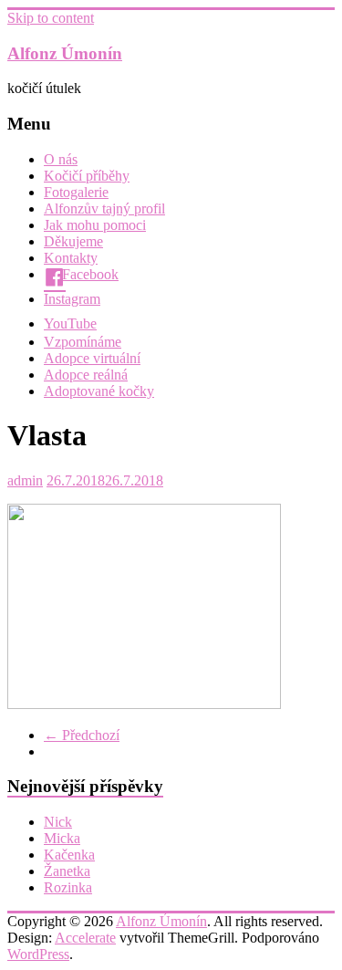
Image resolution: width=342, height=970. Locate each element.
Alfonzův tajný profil (104, 208)
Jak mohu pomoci (95, 225)
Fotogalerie (76, 192)
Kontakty (71, 258)
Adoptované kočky (99, 391)
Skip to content (50, 18)
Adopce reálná (86, 374)
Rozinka (68, 887)
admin (25, 480)
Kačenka (69, 854)
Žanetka (67, 871)
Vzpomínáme (82, 341)
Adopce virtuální (92, 358)
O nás (61, 159)
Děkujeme (73, 241)
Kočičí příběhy (87, 175)
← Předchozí (81, 735)
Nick (58, 821)
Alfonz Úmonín (64, 53)
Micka (62, 838)
